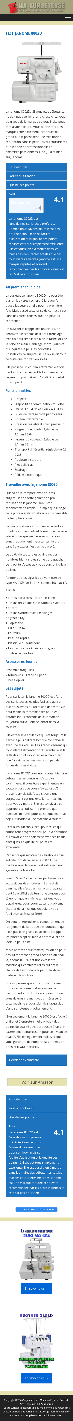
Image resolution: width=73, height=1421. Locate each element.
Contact (64, 1400)
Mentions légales (49, 1400)
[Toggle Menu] (68, 17)
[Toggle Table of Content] (35, 208)
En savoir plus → (36, 1288)
